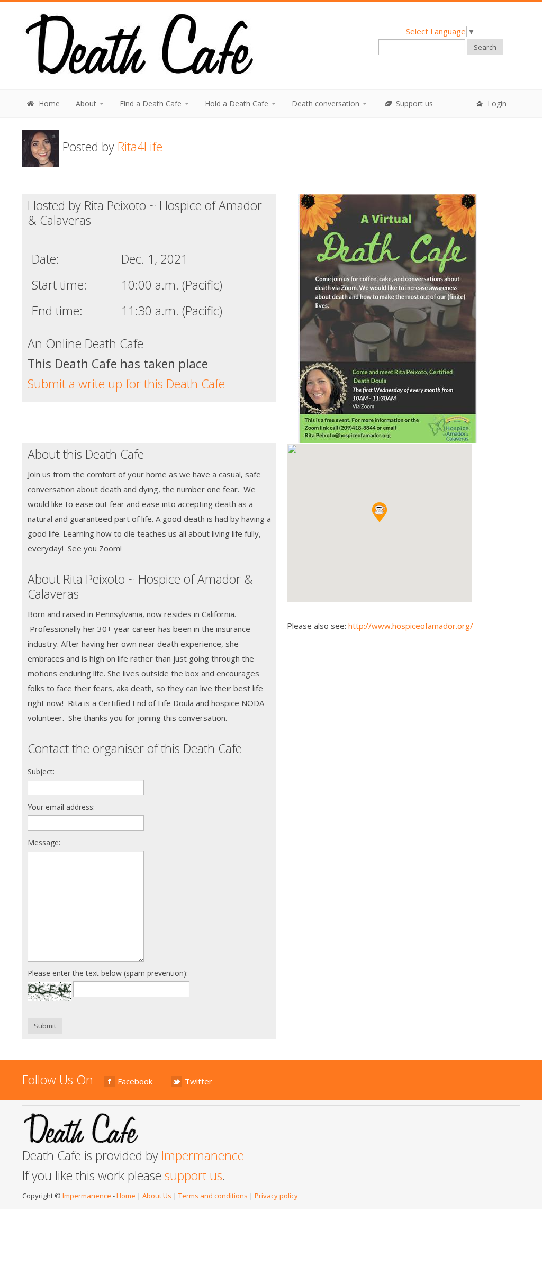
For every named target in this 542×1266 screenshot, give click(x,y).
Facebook (135, 1081)
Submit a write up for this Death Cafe (126, 383)
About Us (156, 1195)
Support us (413, 103)
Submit (45, 1025)
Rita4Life (140, 146)
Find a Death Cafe (152, 103)
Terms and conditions (213, 1195)
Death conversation (327, 103)
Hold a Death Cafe (237, 103)
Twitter (198, 1081)
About (87, 103)
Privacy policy (276, 1195)
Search (485, 47)
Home (48, 103)
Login (496, 103)
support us (193, 1175)
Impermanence (202, 1155)
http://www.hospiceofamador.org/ (410, 625)
